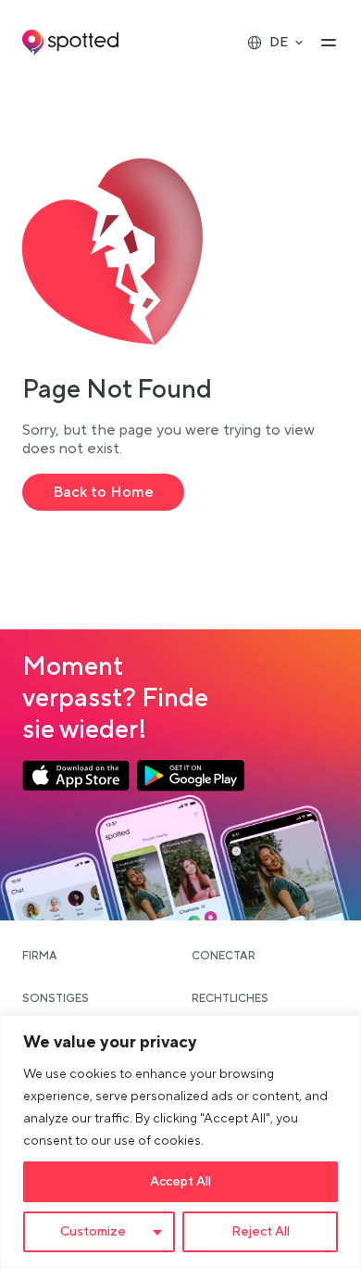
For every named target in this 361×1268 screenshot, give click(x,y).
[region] (180, 1141)
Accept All (180, 1181)
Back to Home (103, 492)
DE (278, 42)
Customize (93, 1232)
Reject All (260, 1232)
